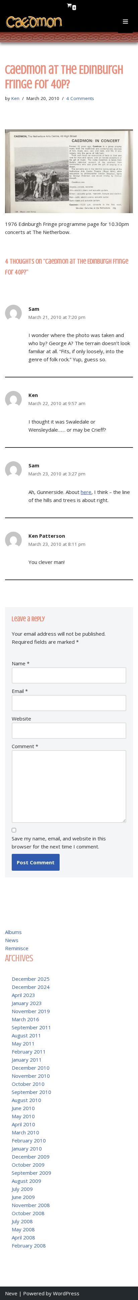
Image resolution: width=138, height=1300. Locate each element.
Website (21, 718)
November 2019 (31, 1011)
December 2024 (31, 987)
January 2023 (27, 1003)
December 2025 (31, 978)
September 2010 (31, 1092)
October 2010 (28, 1083)
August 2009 (26, 1180)
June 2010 (23, 1108)
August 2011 (26, 1035)
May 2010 (23, 1116)
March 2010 (25, 1132)
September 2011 (31, 1027)
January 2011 (27, 1059)
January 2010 (27, 1148)
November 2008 (31, 1205)
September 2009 (31, 1172)
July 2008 (22, 1221)
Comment (25, 746)
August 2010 (26, 1100)
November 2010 (31, 1075)
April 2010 (23, 1124)
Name (20, 663)
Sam (33, 308)
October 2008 (28, 1213)
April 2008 (23, 1237)
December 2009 (31, 1156)
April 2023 (23, 995)
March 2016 (25, 1019)
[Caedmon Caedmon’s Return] (34, 22)
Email (20, 691)
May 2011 (23, 1043)
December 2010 (31, 1067)
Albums (13, 932)
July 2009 (22, 1189)
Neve (11, 1293)
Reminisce (16, 948)
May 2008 (23, 1229)
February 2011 (29, 1051)
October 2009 (28, 1164)
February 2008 (29, 1245)
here (86, 492)
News (11, 940)
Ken (15, 98)
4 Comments (80, 98)
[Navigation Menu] (125, 26)
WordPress (66, 1293)
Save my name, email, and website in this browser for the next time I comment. (59, 842)
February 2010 (29, 1140)
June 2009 (23, 1197)
